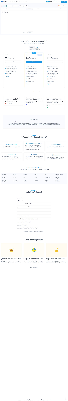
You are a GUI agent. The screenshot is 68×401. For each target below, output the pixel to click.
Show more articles (34, 267)
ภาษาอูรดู (3, 177)
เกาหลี (56, 175)
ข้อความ (4, 5)
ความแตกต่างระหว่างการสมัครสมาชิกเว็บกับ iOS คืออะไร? (28, 228)
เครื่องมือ (15, 1)
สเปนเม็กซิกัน (47, 180)
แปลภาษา (11, 1)
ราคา (25, 1)
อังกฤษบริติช (36, 180)
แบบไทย (35, 178)
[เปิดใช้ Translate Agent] (24, 32)
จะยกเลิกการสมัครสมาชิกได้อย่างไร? (23, 222)
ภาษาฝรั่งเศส (4, 175)
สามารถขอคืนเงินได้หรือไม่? (22, 225)
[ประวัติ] (65, 32)
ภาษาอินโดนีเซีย (47, 177)
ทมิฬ (24, 177)
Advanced (52, 1)
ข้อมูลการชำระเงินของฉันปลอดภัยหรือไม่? (25, 213)
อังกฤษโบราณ (4, 181)
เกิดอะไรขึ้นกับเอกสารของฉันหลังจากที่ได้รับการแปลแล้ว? (27, 219)
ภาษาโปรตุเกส (15, 175)
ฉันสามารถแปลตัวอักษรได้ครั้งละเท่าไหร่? (24, 204)
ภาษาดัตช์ (46, 178)
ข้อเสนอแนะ (38, 231)
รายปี (37, 47)
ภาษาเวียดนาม (57, 177)
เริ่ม (13, 61)
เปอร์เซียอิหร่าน (4, 180)
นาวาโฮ (35, 181)
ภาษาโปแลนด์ (57, 178)
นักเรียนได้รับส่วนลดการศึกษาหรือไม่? (24, 216)
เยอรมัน (35, 175)
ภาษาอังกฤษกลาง (16, 181)
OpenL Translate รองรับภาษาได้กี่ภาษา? (24, 207)
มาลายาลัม (4, 178)
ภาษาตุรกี (14, 178)
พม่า (24, 178)
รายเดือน (31, 47)
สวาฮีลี (46, 181)
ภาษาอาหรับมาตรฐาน (59, 174)
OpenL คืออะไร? (20, 197)
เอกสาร (15, 5)
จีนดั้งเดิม (25, 174)
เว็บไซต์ (26, 5)
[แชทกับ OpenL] (66, 399)
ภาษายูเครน (15, 180)
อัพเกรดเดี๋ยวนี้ (64, 1)
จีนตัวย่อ (14, 174)
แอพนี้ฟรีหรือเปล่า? (20, 200)
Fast (48, 1)
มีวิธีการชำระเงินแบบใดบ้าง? (22, 210)
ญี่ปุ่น (24, 175)
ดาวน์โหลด (21, 1)
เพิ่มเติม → (8, 76)
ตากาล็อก (14, 177)
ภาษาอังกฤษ (4, 174)
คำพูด (21, 5)
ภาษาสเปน (36, 174)
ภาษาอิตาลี (25, 180)
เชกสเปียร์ (25, 181)
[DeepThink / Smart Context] (26, 32)
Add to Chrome (63, 5)
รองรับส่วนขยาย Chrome (31, 79)
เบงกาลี (35, 177)
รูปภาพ (10, 5)
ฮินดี (45, 174)
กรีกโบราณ (57, 180)
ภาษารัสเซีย (47, 175)
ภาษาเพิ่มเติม (57, 181)
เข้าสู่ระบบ (58, 1)
